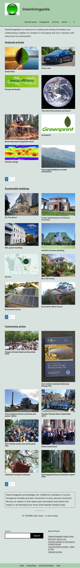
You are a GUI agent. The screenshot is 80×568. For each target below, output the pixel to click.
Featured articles (14, 42)
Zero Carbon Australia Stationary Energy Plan (55, 385)
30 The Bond (11, 217)
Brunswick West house (52, 307)
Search (8, 531)
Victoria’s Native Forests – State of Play (61, 548)
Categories (44, 22)
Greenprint (46, 135)
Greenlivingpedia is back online (61, 536)
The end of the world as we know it (56, 111)
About (64, 22)
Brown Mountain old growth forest (19, 142)
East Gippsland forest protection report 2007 (58, 476)
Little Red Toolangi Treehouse (17, 475)
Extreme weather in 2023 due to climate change (61, 543)
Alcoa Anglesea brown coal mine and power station (20, 415)
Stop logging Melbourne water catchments (54, 171)
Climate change (11, 162)
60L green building (13, 248)
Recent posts (31, 22)
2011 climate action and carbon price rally (20, 445)
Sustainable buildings (17, 188)
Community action (15, 326)
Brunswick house (13, 309)
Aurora (8, 277)
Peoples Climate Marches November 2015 (20, 353)
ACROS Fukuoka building (52, 250)
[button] (74, 22)
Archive (55, 22)
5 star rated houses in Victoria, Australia (55, 219)
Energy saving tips (12, 89)
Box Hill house (48, 279)
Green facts (10, 72)
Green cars (46, 68)
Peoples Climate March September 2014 (56, 415)
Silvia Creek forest (49, 447)
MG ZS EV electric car (57, 539)
